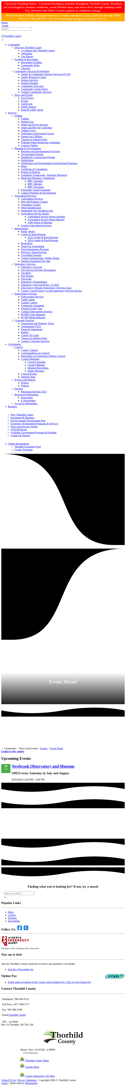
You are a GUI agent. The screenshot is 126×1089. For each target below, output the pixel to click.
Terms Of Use (8, 1080)
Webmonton (31, 1083)
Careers (12, 915)
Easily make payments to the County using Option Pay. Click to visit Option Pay (49, 982)
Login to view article (12, 751)
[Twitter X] (7, 33)
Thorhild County (17, 1015)
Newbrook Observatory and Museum (43, 766)
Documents (14, 921)
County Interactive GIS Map (40, 1076)
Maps (11, 912)
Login (5, 25)
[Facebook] (2, 33)
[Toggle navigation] (2, 39)
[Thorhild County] (11, 36)
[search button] (5, 897)
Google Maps (32, 1067)
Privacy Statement (27, 1080)
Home (4, 22)
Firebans (12, 918)
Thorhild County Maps (37, 1060)
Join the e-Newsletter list (20, 969)
